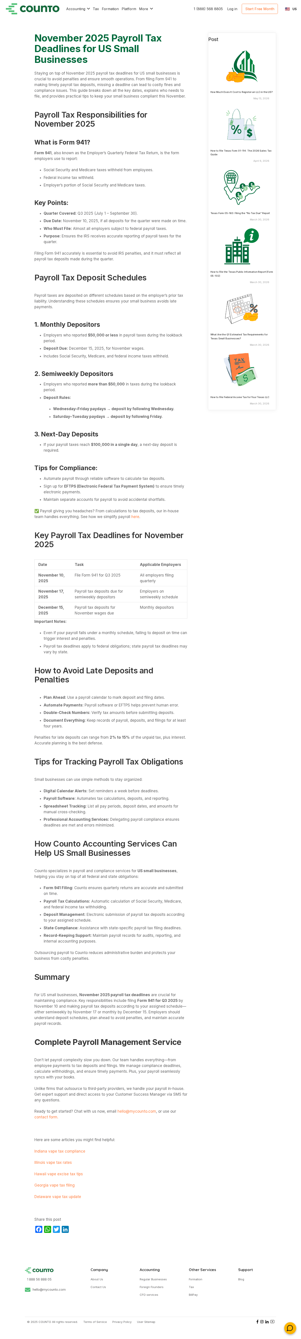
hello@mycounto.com (49, 1289)
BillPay (193, 1294)
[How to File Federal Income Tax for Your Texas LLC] (242, 371)
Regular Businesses (153, 1279)
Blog (241, 1279)
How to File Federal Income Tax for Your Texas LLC (239, 397)
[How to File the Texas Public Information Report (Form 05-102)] (242, 246)
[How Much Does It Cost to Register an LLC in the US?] (242, 66)
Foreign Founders (152, 1287)
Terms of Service (95, 1322)
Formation (195, 1279)
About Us (97, 1279)
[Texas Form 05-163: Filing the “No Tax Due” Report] (242, 187)
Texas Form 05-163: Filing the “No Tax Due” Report (240, 213)
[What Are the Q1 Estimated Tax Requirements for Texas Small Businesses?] (242, 309)
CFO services (149, 1294)
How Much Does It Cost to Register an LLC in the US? (241, 92)
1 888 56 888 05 (39, 1279)
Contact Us (98, 1287)
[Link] (32, 8)
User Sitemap (146, 1322)
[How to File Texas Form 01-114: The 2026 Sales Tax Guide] (242, 125)
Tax (191, 1287)
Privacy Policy (122, 1322)
